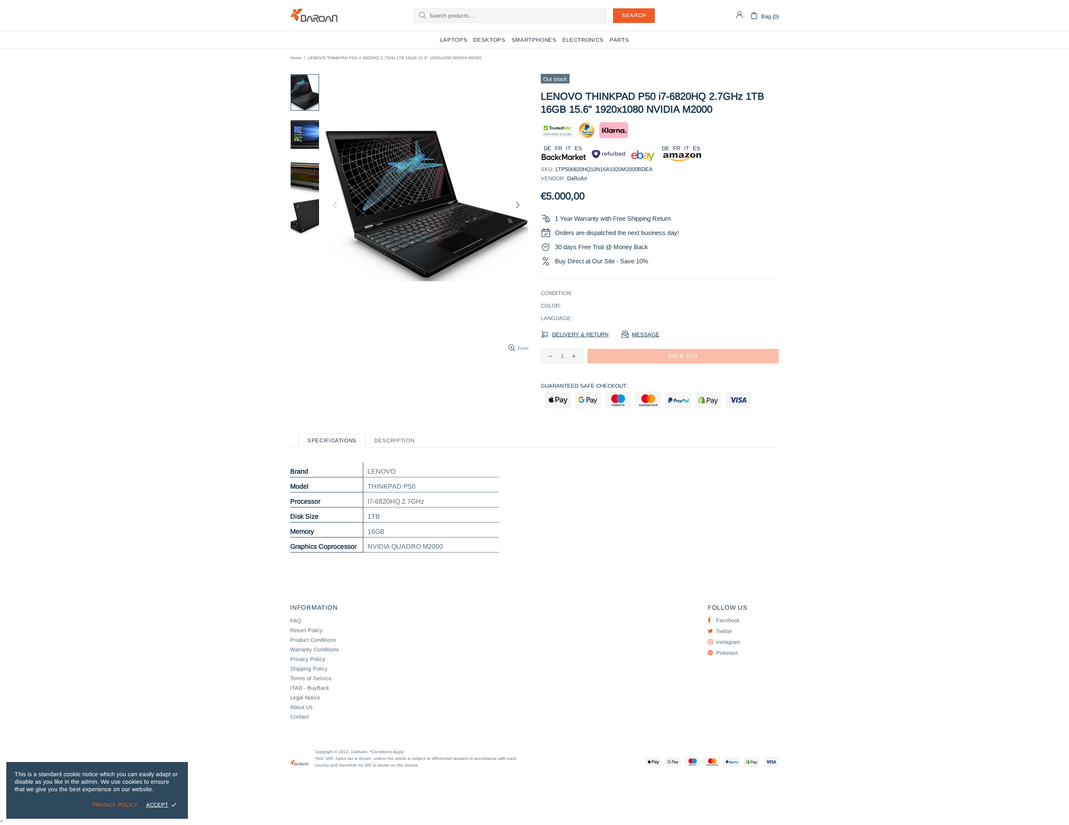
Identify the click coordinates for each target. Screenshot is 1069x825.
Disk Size (304, 516)
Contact (299, 717)
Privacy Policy (307, 659)
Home (295, 58)
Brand (299, 471)
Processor (305, 501)
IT (568, 148)
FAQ (295, 621)
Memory (302, 531)
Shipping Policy (309, 669)
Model (299, 486)
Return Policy (306, 630)
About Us (301, 707)
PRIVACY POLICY (115, 805)
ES (578, 148)
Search (634, 15)
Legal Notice (305, 697)
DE (547, 148)
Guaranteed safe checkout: (584, 386)
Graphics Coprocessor (323, 546)
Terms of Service (311, 678)
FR (558, 148)
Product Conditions (313, 640)
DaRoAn (314, 15)
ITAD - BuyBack (309, 688)
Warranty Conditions (314, 649)
